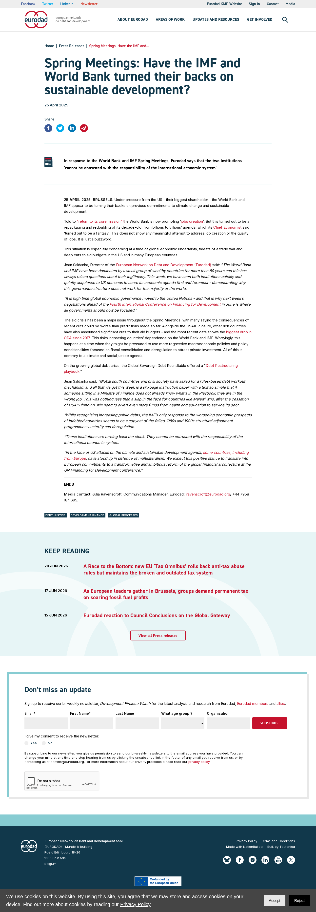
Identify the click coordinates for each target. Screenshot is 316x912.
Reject (299, 900)
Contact (273, 3)
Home (49, 45)
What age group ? (176, 713)
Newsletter (89, 3)
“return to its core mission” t (100, 221)
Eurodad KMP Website (224, 3)
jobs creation (192, 221)
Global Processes (123, 515)
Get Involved (259, 19)
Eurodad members (252, 703)
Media (290, 3)
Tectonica (287, 847)
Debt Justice (55, 515)
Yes (33, 743)
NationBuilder (253, 847)
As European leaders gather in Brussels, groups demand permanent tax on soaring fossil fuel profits (165, 594)
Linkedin (67, 3)
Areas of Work (170, 19)
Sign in (254, 3)
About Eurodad (133, 19)
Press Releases (71, 45)
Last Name (125, 713)
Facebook (28, 3)
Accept (274, 900)
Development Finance (87, 515)
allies (280, 703)
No (50, 743)
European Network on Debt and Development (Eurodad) (164, 264)
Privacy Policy (246, 841)
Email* (29, 713)
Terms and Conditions (278, 841)
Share (49, 119)
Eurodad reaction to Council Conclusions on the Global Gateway (156, 615)
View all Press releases (158, 635)
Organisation (218, 713)
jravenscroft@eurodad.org (208, 494)
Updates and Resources (216, 19)
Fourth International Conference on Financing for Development (165, 304)
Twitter (47, 3)
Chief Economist (227, 227)
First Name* (80, 713)
